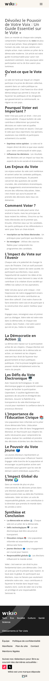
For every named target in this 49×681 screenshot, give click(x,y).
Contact (35, 646)
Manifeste (7, 646)
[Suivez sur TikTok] (4, 667)
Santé (42, 618)
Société (21, 618)
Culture (32, 618)
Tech (4, 618)
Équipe (5, 641)
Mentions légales (11, 651)
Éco (12, 618)
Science (6, 622)
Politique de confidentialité (26, 641)
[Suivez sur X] (10, 667)
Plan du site (22, 646)
